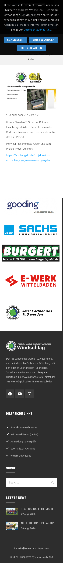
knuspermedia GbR (44, 557)
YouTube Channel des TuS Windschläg (19, 393)
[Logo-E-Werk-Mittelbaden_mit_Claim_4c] (30, 281)
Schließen (15, 39)
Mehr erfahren (31, 48)
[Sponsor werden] (30, 313)
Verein (33, 115)
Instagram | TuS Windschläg (29, 393)
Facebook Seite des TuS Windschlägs (10, 393)
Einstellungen (44, 39)
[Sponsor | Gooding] (30, 206)
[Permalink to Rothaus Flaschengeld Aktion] (31, 90)
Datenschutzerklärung (37, 29)
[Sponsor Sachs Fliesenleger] (30, 230)
